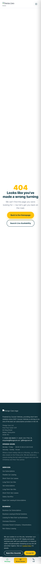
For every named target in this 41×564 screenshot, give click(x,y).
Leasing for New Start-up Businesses (15, 517)
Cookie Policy (26, 546)
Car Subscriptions (9, 471)
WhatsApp (7, 561)
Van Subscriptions (9, 485)
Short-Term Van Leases (10, 493)
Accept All (30, 553)
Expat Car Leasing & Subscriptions (14, 500)
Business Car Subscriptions (12, 510)
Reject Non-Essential (13, 553)
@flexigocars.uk (26, 440)
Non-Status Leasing (9, 528)
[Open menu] (36, 4)
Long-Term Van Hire (9, 489)
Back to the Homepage (20, 215)
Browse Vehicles (20, 561)
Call (34, 561)
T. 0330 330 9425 (9, 438)
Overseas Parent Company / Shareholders (17, 525)
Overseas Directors (9, 521)
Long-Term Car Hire (9, 482)
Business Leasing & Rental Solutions (15, 514)
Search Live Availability (20, 223)
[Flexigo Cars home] (10, 4)
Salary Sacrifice (8, 496)
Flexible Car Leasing (9, 475)
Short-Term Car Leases (10, 478)
